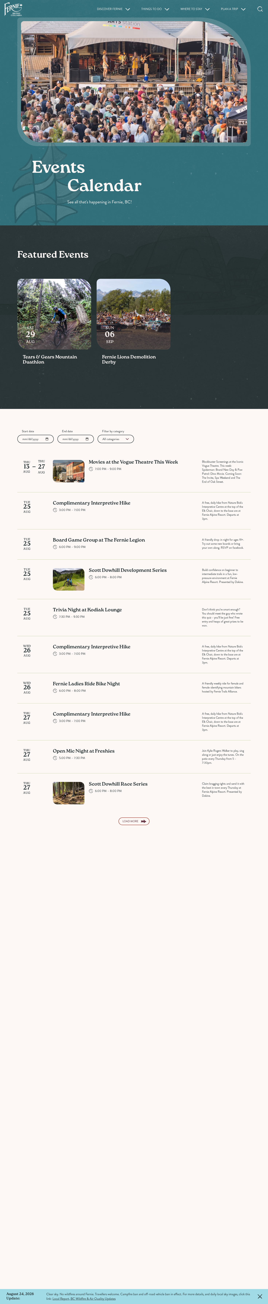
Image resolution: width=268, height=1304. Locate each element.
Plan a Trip (229, 9)
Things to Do (151, 9)
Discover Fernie (110, 9)
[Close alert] (260, 1296)
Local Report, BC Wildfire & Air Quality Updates (84, 1298)
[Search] (260, 9)
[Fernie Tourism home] (13, 9)
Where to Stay (191, 9)
